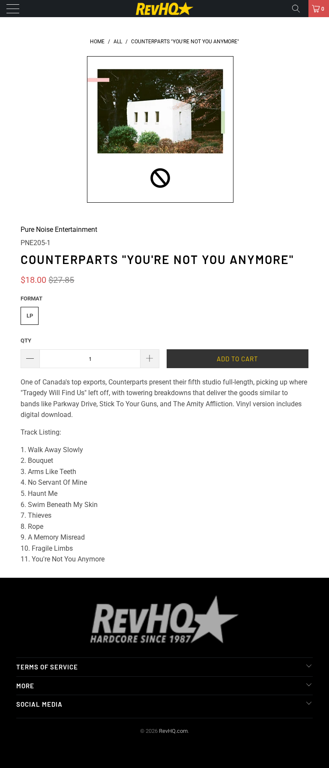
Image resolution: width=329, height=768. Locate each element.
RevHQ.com (173, 731)
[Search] (299, 8)
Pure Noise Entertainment (59, 229)
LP (30, 315)
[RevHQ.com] (164, 8)
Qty (26, 340)
